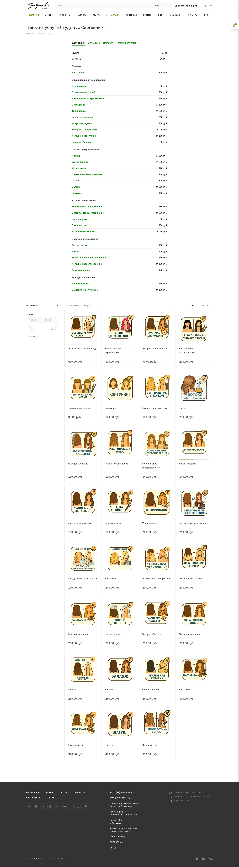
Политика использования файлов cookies (192, 797)
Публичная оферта (181, 801)
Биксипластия (80, 225)
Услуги (50, 792)
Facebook (36, 806)
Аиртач (76, 156)
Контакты (52, 797)
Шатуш (75, 180)
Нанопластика (80, 219)
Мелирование (79, 168)
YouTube (64, 806)
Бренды (64, 792)
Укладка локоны (81, 284)
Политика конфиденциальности (187, 793)
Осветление (78, 105)
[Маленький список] (188, 305)
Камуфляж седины (82, 123)
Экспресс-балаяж (81, 142)
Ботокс (76, 251)
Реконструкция (80, 245)
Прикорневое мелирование (87, 174)
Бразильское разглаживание (88, 213)
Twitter (43, 806)
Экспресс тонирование (84, 129)
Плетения (108, 43)
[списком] (207, 305)
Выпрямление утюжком (85, 290)
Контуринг (77, 193)
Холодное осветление (84, 136)
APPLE (113, 847)
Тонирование (79, 111)
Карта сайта (33, 797)
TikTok (79, 806)
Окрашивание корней (83, 92)
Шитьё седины (80, 162)
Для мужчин (94, 43)
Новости (80, 792)
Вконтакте (29, 806)
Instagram (50, 806)
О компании (33, 792)
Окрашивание (79, 86)
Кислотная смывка (82, 117)
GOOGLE (114, 836)
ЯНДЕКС (114, 842)
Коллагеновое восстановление (89, 258)
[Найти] (167, 5)
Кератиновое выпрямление (87, 206)
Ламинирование (81, 270)
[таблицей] (212, 305)
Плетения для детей (126, 43)
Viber (72, 806)
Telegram (57, 806)
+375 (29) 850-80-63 (186, 6)
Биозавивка (78, 72)
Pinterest (86, 806)
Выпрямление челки (83, 231)
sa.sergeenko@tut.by (120, 797)
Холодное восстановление (87, 264)
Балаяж (76, 187)
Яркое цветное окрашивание (88, 98)
